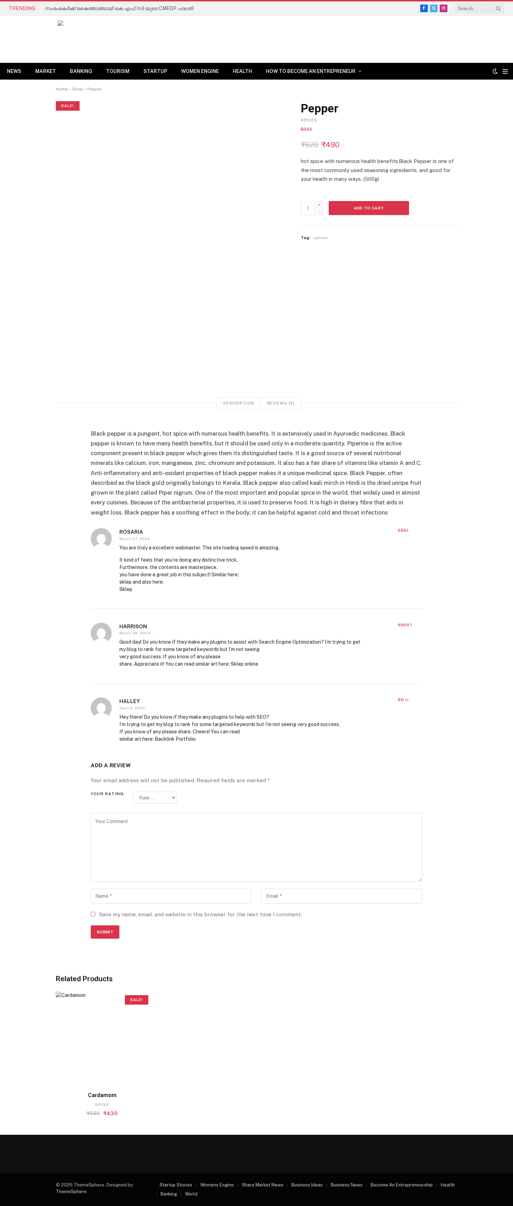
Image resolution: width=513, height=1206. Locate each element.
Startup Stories (175, 1184)
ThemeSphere (71, 1191)
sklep (125, 582)
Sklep (125, 589)
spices (309, 120)
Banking (81, 71)
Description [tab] (238, 403)
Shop (77, 89)
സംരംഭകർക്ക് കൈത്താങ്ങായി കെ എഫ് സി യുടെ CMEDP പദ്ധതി (119, 8)
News (14, 71)
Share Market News (262, 1184)
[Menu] (505, 71)
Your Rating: (108, 794)
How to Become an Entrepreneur (311, 71)
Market (45, 71)
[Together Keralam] (86, 39)
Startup (155, 71)
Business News (347, 1184)
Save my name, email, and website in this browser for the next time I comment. (200, 914)
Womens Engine (217, 1184)
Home (62, 89)
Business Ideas (307, 1184)
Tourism (117, 71)
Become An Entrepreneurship (402, 1184)
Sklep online (244, 664)
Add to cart (369, 208)
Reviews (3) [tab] (281, 403)
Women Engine (200, 71)
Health (242, 71)
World (191, 1194)
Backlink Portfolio (175, 739)
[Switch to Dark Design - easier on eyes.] (495, 71)
